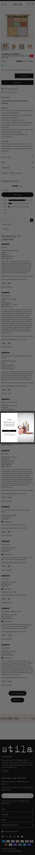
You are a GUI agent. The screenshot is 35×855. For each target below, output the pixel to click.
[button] (9, 432)
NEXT (9, 430)
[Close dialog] (33, 413)
